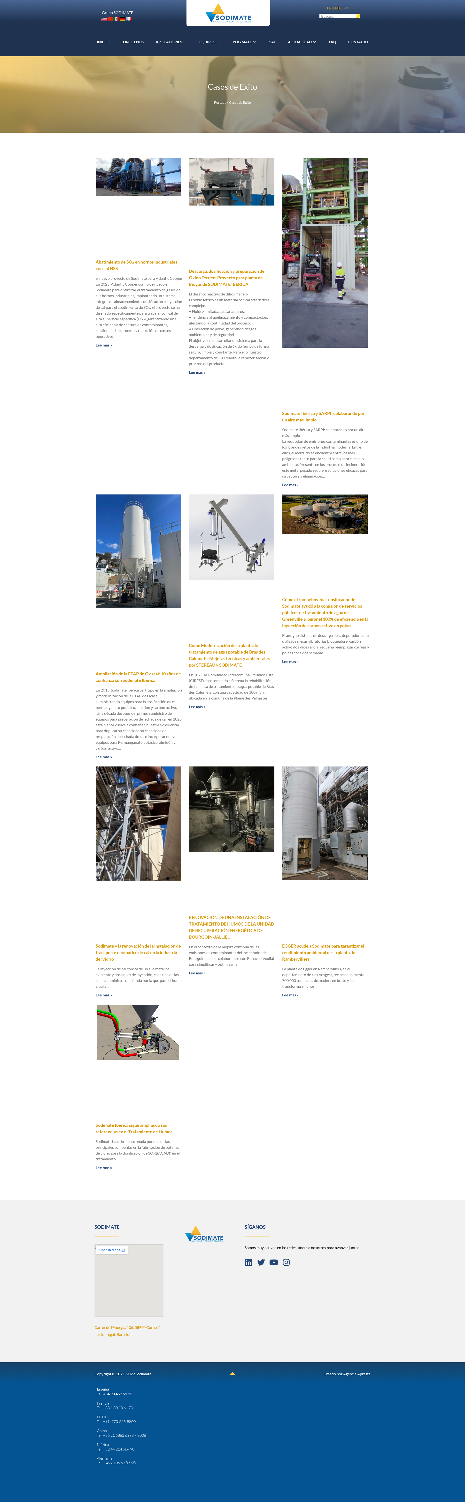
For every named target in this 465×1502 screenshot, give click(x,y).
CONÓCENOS (132, 42)
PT (347, 8)
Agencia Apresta (357, 1373)
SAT (272, 42)
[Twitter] (261, 1262)
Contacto (358, 42)
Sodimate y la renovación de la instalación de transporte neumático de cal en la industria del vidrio (138, 952)
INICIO (102, 42)
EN (335, 8)
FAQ (332, 42)
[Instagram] (286, 1262)
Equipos (207, 42)
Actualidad (300, 42)
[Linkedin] (248, 1262)
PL (341, 8)
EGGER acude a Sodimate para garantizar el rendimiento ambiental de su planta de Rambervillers (323, 952)
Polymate (242, 42)
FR (329, 8)
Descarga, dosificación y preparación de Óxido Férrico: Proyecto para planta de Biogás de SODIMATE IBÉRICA (226, 277)
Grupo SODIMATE (117, 12)
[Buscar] (358, 16)
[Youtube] (274, 1262)
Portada (220, 102)
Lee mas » (104, 345)
